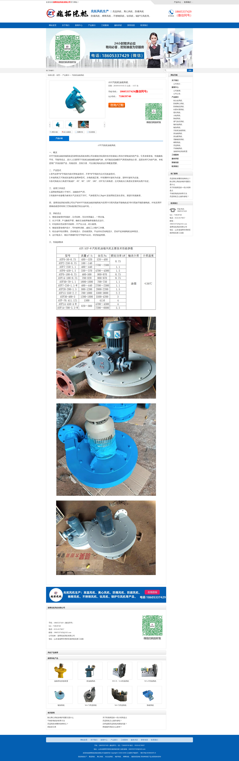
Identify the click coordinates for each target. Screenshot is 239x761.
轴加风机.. (177, 127)
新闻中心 (79, 25)
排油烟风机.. (178, 133)
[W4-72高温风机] (120, 703)
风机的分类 (51, 727)
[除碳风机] (149, 703)
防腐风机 (95, 16)
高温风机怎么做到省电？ (179, 196)
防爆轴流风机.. (179, 107)
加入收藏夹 (67, 132)
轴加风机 (61, 705)
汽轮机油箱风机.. (180, 130)
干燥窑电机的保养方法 (178, 193)
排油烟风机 (91, 681)
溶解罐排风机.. (179, 139)
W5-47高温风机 (150, 681)
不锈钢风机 (118, 16)
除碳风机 (150, 705)
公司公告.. (177, 94)
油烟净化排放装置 (61, 681)
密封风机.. (177, 112)
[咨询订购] (116, 107)
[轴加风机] (60, 703)
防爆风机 (139, 11)
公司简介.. (177, 84)
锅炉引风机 (141, 16)
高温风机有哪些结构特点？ (180, 179)
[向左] (49, 127)
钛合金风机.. (178, 101)
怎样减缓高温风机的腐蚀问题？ (115, 724)
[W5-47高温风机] (149, 679)
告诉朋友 (92, 132)
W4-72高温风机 (120, 705)
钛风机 (130, 16)
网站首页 (84, 740)
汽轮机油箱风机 (78, 75)
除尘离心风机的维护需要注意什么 (60, 718)
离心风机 (128, 11)
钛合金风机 (109, 757)
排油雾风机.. (178, 136)
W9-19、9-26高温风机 (120, 681)
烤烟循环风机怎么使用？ (112, 727)
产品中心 (177, 2)
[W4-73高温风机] (90, 703)
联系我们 (187, 2)
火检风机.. (177, 115)
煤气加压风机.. (179, 121)
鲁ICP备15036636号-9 (148, 753)
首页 (58, 75)
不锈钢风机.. (178, 148)
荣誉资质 (131, 25)
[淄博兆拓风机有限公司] (67, 18)
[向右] (104, 127)
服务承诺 (118, 25)
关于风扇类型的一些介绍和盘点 (115, 718)
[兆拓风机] (106, 602)
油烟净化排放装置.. (180, 151)
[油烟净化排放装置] (60, 679)
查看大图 (55, 132)
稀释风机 (106, 16)
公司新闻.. (177, 91)
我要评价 (80, 132)
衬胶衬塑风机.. (179, 109)
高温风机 (117, 11)
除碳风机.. (177, 118)
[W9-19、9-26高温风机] (120, 679)
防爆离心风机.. (179, 104)
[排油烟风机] (90, 679)
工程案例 (105, 25)
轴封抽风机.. (178, 124)
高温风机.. (177, 145)
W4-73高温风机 (91, 705)
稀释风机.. (177, 142)
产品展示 (92, 25)
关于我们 (65, 25)
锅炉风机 (118, 757)
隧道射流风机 (135, 757)
